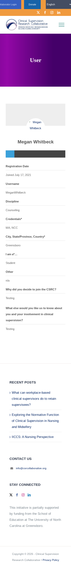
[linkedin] (58, 12)
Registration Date (17, 166)
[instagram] (51, 12)
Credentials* (14, 219)
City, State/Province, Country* (25, 236)
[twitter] (38, 12)
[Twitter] (10, 494)
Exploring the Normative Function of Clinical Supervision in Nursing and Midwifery (35, 421)
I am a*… (11, 254)
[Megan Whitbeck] (35, 127)
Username (12, 183)
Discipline (12, 201)
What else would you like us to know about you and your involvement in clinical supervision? (34, 314)
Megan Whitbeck (36, 141)
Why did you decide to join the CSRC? (31, 289)
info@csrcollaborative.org (31, 468)
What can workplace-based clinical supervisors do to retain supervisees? (34, 399)
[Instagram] (23, 494)
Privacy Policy (51, 559)
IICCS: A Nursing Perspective (33, 437)
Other (9, 271)
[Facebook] (17, 494)
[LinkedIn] (29, 494)
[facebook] (45, 12)
